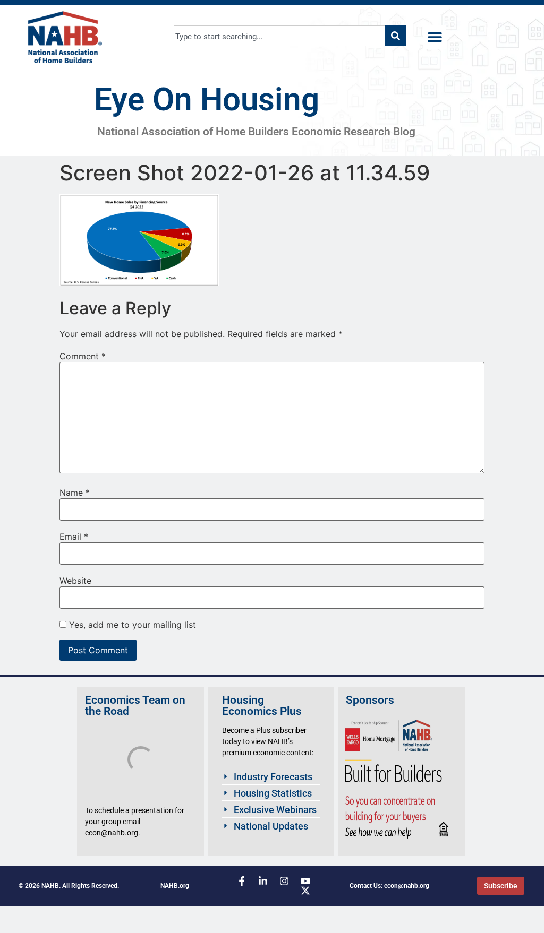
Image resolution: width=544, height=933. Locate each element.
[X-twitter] (305, 890)
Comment (83, 356)
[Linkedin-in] (263, 881)
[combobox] (280, 35)
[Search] (395, 35)
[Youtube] (305, 881)
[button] (435, 37)
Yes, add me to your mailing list (131, 624)
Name (75, 492)
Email (74, 536)
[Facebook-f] (241, 881)
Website (75, 580)
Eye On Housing (206, 99)
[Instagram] (284, 881)
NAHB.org (174, 885)
